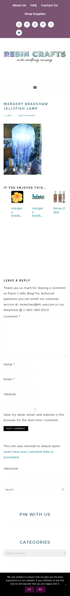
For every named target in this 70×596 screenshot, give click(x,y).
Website (10, 394)
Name (9, 364)
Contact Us (49, 5)
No (40, 589)
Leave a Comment (26, 115)
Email (9, 379)
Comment (12, 316)
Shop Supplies (35, 14)
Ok (29, 589)
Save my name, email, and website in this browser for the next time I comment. (34, 417)
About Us (19, 5)
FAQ (34, 5)
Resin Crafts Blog (35, 63)
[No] (65, 584)
